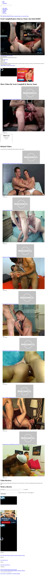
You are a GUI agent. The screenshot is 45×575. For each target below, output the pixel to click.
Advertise (2, 569)
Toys (7, 560)
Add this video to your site (5, 65)
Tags (5, 560)
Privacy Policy (2, 573)
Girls (3, 1)
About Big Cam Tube (4, 564)
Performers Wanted (13, 569)
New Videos (5, 8)
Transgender (5, 3)
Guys (3, 2)
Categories (4, 11)
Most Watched (5, 9)
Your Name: (2, 489)
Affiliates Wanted (7, 569)
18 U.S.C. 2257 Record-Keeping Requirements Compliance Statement (12, 570)
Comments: (26, 489)
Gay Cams (4, 13)
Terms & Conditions (16, 573)
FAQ (9, 564)
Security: (20, 492)
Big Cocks (6, 59)
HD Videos (27, 16)
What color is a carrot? (26, 492)
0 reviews (5, 62)
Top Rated (4, 10)
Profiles (4, 12)
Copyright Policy (9, 573)
